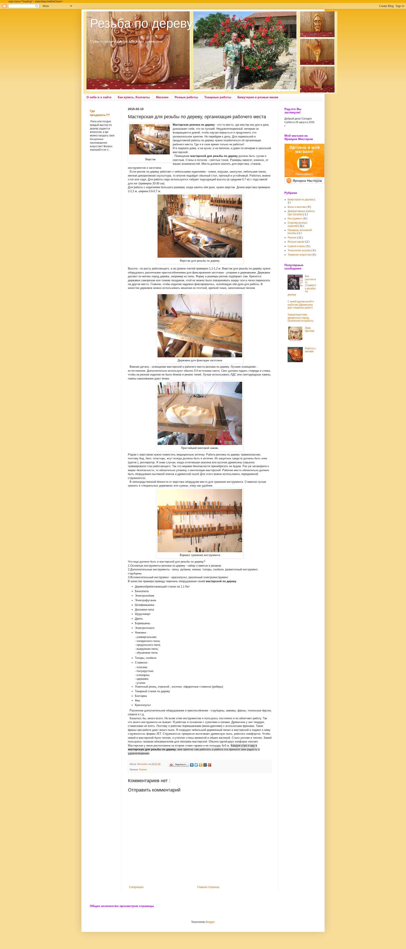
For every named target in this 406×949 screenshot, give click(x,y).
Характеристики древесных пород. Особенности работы (300, 317)
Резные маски (296, 241)
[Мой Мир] (205, 765)
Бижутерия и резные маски (257, 97)
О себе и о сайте (98, 97)
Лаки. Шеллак (309, 329)
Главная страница (208, 887)
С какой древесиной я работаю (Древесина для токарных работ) (301, 304)
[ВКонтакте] (192, 765)
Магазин (162, 97)
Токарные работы (217, 97)
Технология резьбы (299, 250)
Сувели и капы (297, 246)
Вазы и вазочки (297, 206)
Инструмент (295, 218)
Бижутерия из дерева (301, 199)
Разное (143, 769)
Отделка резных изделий (297, 224)
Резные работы (186, 97)
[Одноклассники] (201, 765)
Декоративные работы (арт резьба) (301, 213)
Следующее (136, 887)
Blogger (210, 921)
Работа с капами (310, 350)
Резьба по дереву (141, 23)
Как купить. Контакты (134, 97)
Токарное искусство (300, 254)
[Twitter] (196, 765)
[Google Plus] (209, 765)
